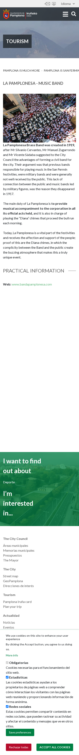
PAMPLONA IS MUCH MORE (21, 70)
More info (12, 655)
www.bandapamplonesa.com (32, 284)
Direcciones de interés (18, 586)
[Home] (20, 14)
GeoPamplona (13, 581)
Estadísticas (18, 677)
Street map (10, 576)
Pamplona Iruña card (17, 602)
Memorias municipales (18, 550)
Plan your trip (12, 606)
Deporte (9, 482)
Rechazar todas (18, 747)
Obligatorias (18, 663)
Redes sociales (20, 706)
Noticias (9, 622)
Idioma (66, 3)
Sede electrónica (54, 3)
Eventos (8, 627)
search (73, 13)
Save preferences (20, 732)
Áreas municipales (15, 545)
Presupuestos (12, 555)
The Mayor (11, 560)
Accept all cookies (55, 747)
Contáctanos (47, 3)
